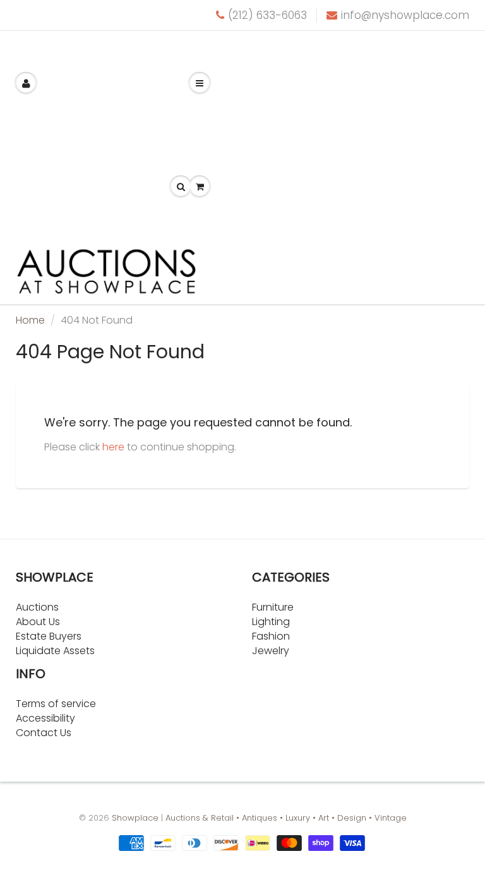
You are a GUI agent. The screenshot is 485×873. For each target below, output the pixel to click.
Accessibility (45, 718)
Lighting (271, 621)
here (113, 447)
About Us (38, 621)
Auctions (37, 607)
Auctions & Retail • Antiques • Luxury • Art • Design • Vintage (286, 818)
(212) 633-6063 (267, 15)
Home (30, 320)
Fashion (271, 636)
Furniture (273, 607)
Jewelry (270, 650)
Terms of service (56, 703)
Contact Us (43, 732)
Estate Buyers (48, 636)
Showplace (135, 818)
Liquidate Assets (55, 650)
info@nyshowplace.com (405, 15)
